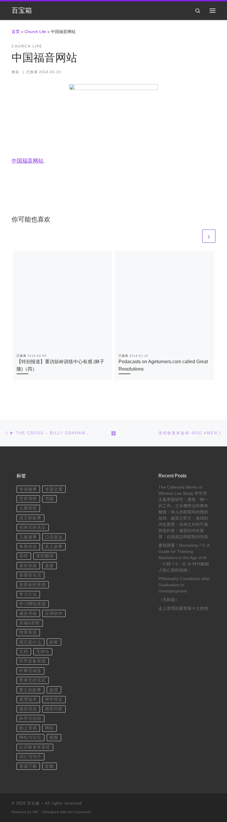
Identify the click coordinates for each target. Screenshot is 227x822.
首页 (16, 31)
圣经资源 (28, 566)
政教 (53, 642)
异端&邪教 (29, 623)
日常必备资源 (32, 661)
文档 (23, 651)
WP (35, 812)
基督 (49, 566)
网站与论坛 (30, 737)
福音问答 (54, 709)
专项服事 (28, 489)
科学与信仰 (30, 718)
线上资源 (28, 728)
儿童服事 (28, 537)
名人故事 (54, 546)
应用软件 (54, 613)
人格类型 (28, 508)
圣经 (23, 556)
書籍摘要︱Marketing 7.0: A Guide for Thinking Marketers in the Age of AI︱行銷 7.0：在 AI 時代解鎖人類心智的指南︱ (183, 557)
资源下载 (28, 766)
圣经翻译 (45, 556)
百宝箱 (33, 803)
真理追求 (28, 699)
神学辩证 (54, 699)
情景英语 (28, 632)
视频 (53, 737)
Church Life (35, 31)
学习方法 (28, 594)
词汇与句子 (30, 756)
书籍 (49, 499)
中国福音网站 (27, 161)
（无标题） (168, 599)
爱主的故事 (30, 690)
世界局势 (28, 499)
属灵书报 (28, 613)
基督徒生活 (30, 575)
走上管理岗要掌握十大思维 (183, 608)
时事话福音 (30, 671)
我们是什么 (30, 642)
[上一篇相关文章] (194, 236)
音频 (49, 766)
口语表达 (54, 537)
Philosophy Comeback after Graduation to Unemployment (184, 585)
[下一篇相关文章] (208, 236)
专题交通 (54, 489)
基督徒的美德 (32, 584)
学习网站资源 (32, 604)
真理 (53, 690)
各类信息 (28, 546)
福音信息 (28, 709)
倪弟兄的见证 (32, 527)
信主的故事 (30, 518)
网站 (49, 728)
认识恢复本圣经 (34, 747)
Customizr (83, 812)
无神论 (42, 651)
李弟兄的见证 (32, 680)
